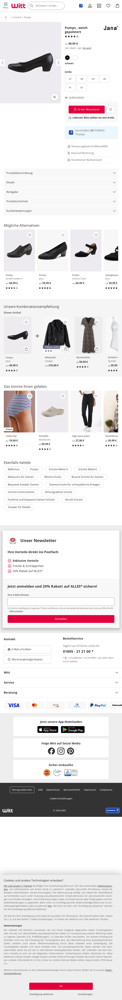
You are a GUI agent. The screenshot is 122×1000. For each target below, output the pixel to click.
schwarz (69, 63)
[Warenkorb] (117, 5)
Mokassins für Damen (21, 477)
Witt (7, 672)
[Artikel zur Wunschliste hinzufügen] (110, 109)
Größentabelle (76, 97)
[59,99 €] (52, 250)
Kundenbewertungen (19, 211)
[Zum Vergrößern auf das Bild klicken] (54, 97)
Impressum (90, 789)
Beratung (10, 692)
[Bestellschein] (99, 5)
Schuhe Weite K (87, 469)
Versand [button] (86, 48)
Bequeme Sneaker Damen (23, 484)
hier (50, 905)
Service (9, 682)
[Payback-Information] (112, 810)
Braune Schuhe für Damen (87, 477)
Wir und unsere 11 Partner (18, 885)
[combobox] (51, 6)
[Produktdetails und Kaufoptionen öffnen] (26, 349)
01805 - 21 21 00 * (78, 651)
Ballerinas (14, 469)
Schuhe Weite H (58, 469)
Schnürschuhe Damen (21, 492)
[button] (5, 5)
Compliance (106, 789)
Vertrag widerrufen (22, 789)
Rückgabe (12, 192)
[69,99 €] (19, 250)
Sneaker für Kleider (19, 507)
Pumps (27, 17)
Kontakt (9, 639)
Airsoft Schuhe (74, 499)
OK (61, 986)
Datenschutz (53, 789)
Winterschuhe (52, 477)
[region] (61, 937)
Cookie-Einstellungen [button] (61, 798)
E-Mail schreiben (19, 650)
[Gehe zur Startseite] (18, 5)
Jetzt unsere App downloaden (61, 722)
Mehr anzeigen (16, 611)
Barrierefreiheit (72, 789)
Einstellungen (85, 994)
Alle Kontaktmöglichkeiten (27, 659)
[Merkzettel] (108, 5)
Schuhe (17, 17)
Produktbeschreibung (19, 173)
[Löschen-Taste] (61, 5)
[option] (67, 57)
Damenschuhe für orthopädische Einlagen (74, 484)
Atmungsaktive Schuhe (58, 492)
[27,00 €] (86, 412)
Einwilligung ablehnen (41, 994)
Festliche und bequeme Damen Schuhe (31, 499)
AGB (40, 789)
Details (10, 182)
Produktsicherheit (17, 201)
